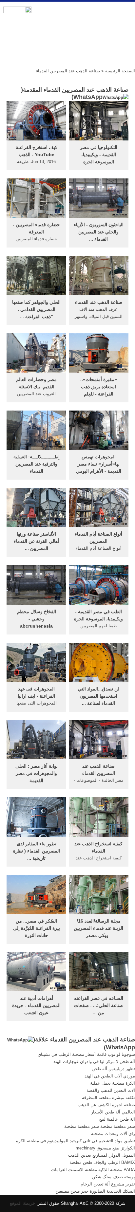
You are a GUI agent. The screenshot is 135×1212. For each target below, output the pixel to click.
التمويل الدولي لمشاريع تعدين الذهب (101, 1155)
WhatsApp (88, 97)
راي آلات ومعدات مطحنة (113, 1133)
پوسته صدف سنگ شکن (113, 1176)
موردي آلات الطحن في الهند (110, 1076)
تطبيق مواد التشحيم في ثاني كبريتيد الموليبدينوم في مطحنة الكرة (75, 1140)
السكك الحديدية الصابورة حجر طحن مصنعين (95, 1191)
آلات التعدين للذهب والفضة (111, 1090)
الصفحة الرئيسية (120, 70)
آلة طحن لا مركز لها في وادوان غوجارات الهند (94, 1061)
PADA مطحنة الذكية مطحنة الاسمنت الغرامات (93, 1169)
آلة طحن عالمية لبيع (117, 1119)
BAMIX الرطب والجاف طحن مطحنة (102, 1162)
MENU (125, 13)
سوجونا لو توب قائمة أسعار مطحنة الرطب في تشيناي (86, 1054)
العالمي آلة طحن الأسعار (113, 1112)
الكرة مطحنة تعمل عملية (112, 1083)
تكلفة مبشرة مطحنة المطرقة (108, 1097)
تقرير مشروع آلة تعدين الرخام (108, 1184)
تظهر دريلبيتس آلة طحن (113, 1068)
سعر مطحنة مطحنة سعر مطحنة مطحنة (99, 1126)
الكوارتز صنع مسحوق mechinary (105, 1148)
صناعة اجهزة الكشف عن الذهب (106, 1104)
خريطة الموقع (22, 1203)
